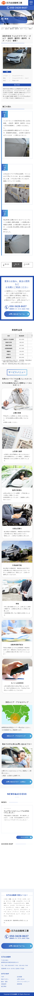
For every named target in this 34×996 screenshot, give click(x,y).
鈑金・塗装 (4, 981)
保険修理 (3, 984)
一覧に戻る (16, 264)
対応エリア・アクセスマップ (16, 736)
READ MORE (24, 837)
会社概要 (19, 976)
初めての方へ (5, 979)
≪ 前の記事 (6, 264)
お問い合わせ (21, 979)
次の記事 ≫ (26, 264)
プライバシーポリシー (23, 981)
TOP (2, 976)
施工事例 (3, 986)
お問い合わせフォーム (17, 314)
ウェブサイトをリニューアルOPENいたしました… (16, 811)
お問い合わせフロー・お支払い (16, 781)
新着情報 (19, 984)
